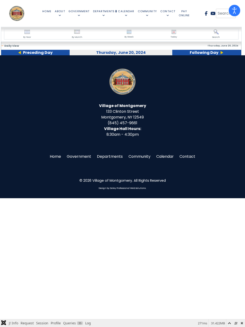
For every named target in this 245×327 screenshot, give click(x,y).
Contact (187, 156)
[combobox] (226, 13)
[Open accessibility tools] (234, 10)
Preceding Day (38, 52)
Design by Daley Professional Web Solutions (122, 188)
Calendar (165, 156)
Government (79, 156)
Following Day (204, 52)
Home (55, 156)
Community (139, 156)
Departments (110, 156)
